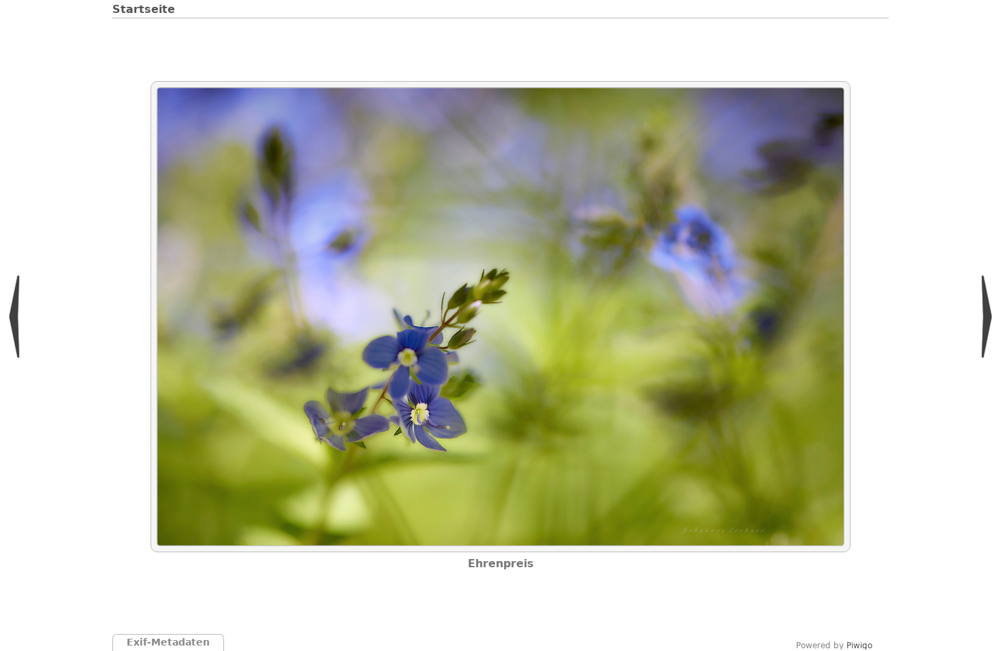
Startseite (143, 9)
